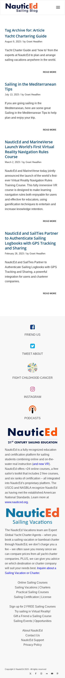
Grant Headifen (34, 41)
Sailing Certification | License (32, 597)
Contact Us (32, 635)
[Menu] (57, 7)
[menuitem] (57, 7)
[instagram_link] (33, 389)
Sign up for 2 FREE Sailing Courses (32, 606)
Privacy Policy (32, 644)
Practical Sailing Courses (32, 592)
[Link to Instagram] (41, 673)
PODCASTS (32, 418)
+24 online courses (37, 468)
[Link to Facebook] (35, 673)
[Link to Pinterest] (57, 673)
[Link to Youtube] (52, 673)
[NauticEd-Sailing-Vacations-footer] (32, 516)
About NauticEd (32, 630)
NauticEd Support (32, 640)
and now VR (41, 463)
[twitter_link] (32, 346)
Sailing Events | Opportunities (32, 620)
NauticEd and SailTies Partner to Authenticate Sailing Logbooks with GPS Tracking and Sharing (31, 241)
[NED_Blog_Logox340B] (21, 7)
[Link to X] (30, 673)
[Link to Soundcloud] (46, 673)
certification (33, 478)
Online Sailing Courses (32, 582)
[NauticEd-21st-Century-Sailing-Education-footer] (32, 436)
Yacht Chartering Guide (26, 36)
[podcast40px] (32, 409)
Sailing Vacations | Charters (32, 587)
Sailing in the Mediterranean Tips (30, 87)
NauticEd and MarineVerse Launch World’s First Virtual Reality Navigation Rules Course (29, 149)
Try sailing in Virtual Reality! (32, 611)
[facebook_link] (33, 327)
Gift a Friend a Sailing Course (32, 616)
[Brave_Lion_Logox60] (32, 367)
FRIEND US (32, 334)
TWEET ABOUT (32, 353)
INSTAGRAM (32, 396)
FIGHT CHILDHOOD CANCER (32, 377)
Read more (49, 72)
